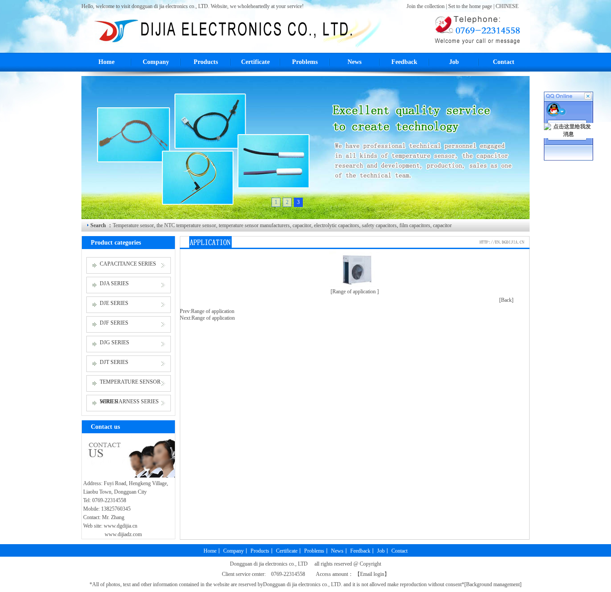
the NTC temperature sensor (186, 225)
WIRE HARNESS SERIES (129, 401)
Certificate (255, 62)
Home (106, 62)
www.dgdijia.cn (120, 526)
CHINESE (507, 6)
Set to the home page (470, 6)
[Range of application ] (355, 291)
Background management (493, 584)
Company (156, 62)
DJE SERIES (114, 303)
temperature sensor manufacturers (253, 225)
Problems (305, 62)
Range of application (212, 311)
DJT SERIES (114, 362)
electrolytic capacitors (336, 225)
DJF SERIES (114, 323)
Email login (372, 574)
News (354, 62)
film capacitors (414, 225)
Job (454, 62)
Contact (503, 62)
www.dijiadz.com (123, 534)
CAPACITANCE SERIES (128, 264)
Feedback (404, 62)
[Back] (506, 300)
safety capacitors (379, 225)
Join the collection (426, 6)
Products (206, 62)
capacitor (302, 225)
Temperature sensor (133, 225)
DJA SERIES (114, 283)
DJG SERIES (114, 342)
